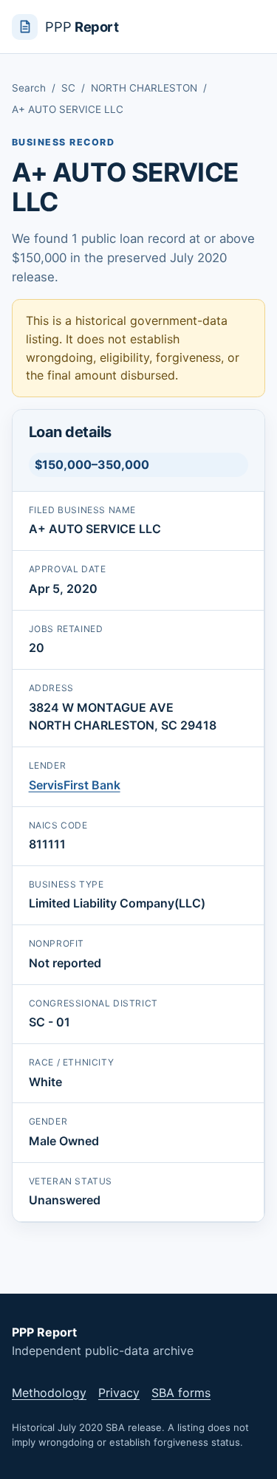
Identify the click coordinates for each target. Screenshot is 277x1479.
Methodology (49, 1392)
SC (68, 88)
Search (29, 88)
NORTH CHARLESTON (144, 88)
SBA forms (181, 1392)
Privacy (119, 1392)
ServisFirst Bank (74, 785)
